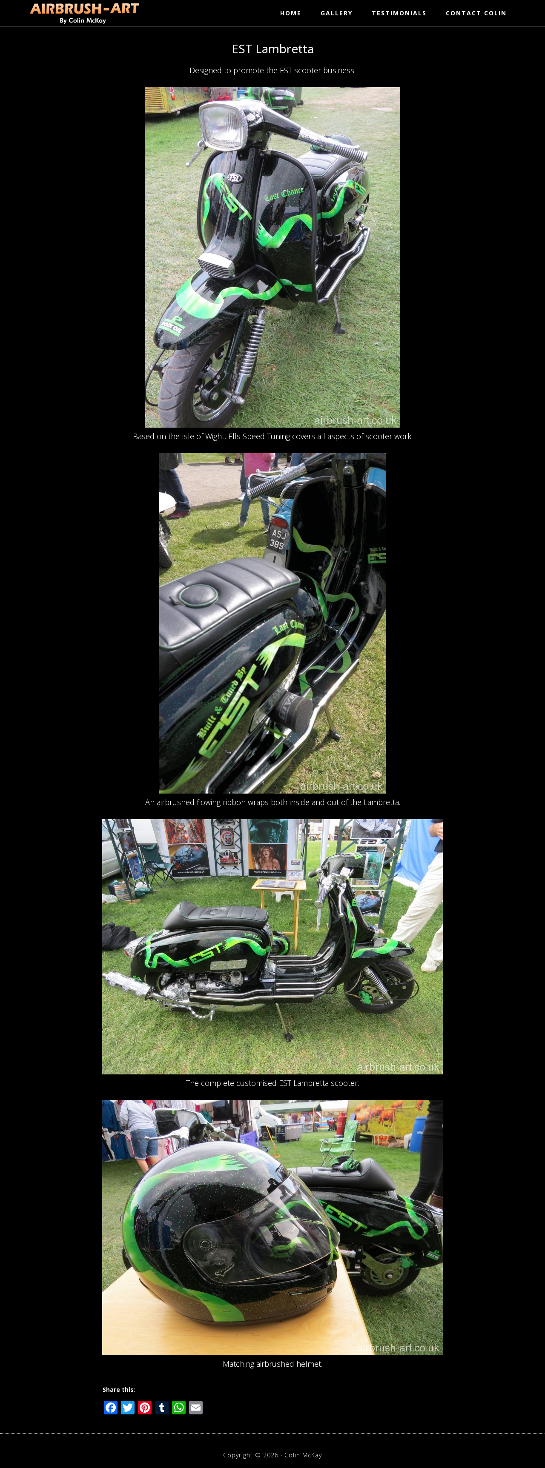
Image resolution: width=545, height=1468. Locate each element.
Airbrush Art (84, 13)
